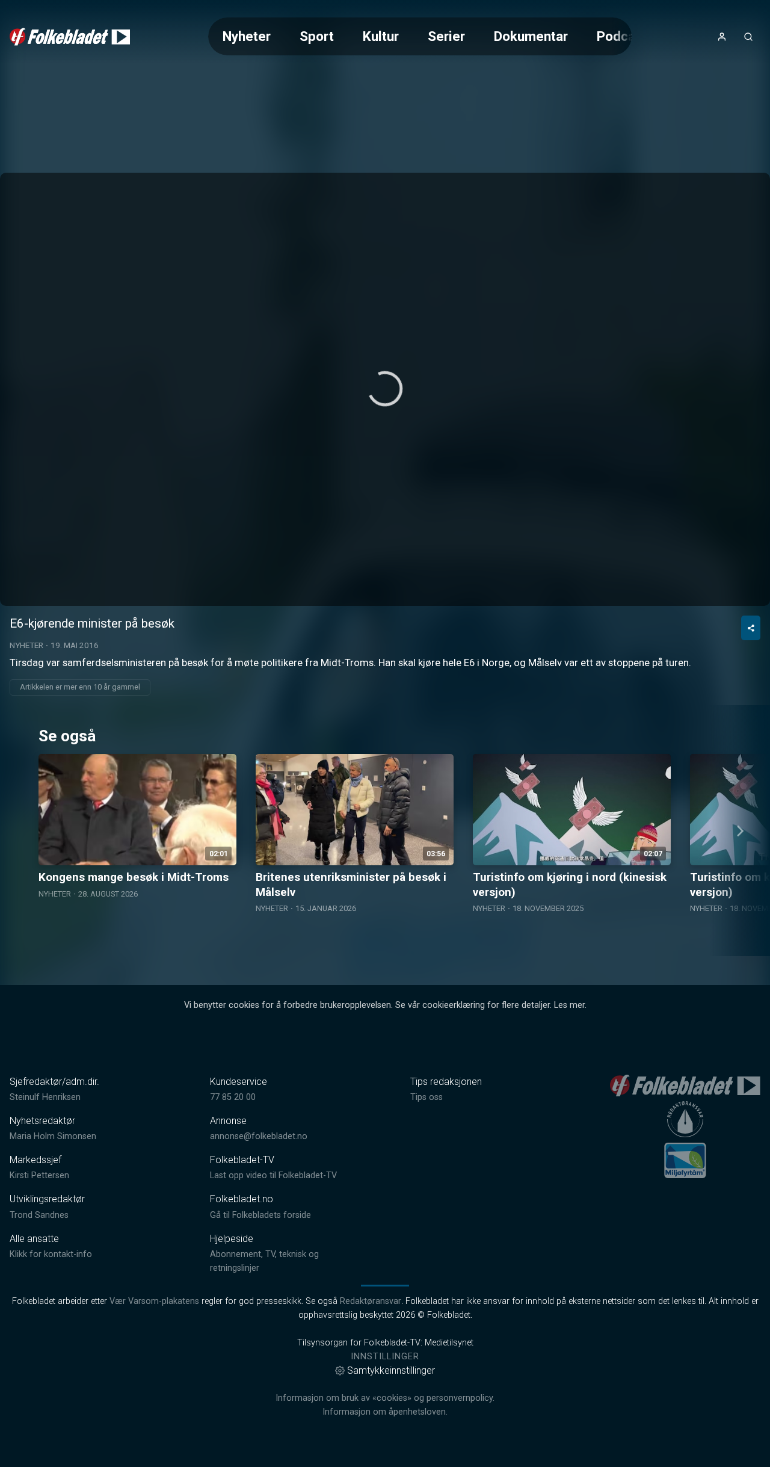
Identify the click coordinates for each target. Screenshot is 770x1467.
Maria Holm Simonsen (53, 1136)
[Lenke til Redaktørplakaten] (685, 1119)
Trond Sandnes (39, 1215)
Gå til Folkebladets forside (260, 1215)
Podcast (622, 36)
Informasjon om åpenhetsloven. (385, 1412)
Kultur (381, 36)
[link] (70, 36)
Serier (446, 36)
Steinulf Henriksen (45, 1097)
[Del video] (750, 628)
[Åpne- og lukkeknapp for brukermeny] (722, 37)
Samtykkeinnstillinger (391, 1370)
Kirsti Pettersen (39, 1175)
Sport (317, 36)
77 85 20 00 (233, 1097)
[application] (385, 389)
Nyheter (247, 36)
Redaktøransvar (370, 1301)
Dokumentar (531, 36)
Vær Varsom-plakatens (154, 1301)
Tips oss (426, 1097)
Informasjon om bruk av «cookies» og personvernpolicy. (385, 1398)
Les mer (569, 1005)
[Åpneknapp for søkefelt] (748, 37)
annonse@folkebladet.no (258, 1136)
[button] (385, 388)
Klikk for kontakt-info (51, 1254)
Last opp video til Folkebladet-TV (273, 1175)
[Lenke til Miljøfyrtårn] (685, 1160)
